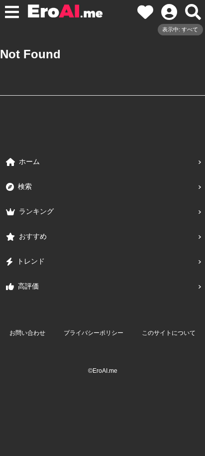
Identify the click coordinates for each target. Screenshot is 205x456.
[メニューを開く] (12, 12)
